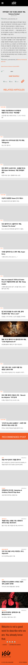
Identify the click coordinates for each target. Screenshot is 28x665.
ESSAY (3, 488)
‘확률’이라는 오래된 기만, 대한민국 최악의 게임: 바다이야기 (12, 522)
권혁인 (11, 71)
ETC (12, 15)
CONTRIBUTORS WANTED (15, 645)
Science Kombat (12, 66)
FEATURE (3, 107)
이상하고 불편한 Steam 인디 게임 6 (12, 198)
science (6, 66)
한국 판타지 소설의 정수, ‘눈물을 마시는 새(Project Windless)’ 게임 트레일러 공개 (13, 170)
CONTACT (5, 645)
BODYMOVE (5, 549)
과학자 (18, 66)
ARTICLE (4, 518)
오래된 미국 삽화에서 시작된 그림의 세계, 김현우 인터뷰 (12, 583)
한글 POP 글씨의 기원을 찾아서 (11, 460)
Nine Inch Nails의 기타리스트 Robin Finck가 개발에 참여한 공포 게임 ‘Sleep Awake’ (14, 282)
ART (3, 457)
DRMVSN (25, 662)
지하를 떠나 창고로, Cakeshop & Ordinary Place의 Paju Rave (12, 491)
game (3, 66)
